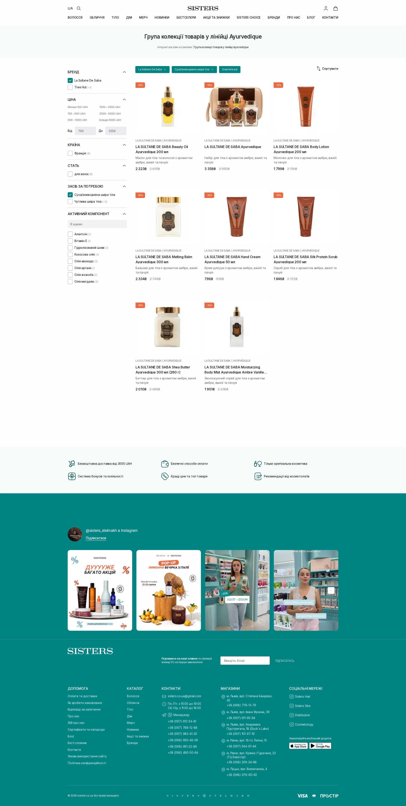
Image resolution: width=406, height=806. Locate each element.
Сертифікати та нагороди (86, 729)
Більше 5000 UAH (110, 120)
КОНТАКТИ (330, 17)
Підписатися (96, 538)
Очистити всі (230, 69)
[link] (335, 8)
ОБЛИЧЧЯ (97, 17)
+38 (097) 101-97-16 (241, 733)
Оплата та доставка (82, 696)
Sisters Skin (303, 706)
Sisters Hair (302, 696)
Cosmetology (304, 724)
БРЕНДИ (274, 17)
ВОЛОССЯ (75, 17)
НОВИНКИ (162, 17)
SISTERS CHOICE (249, 17)
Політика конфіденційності (87, 763)
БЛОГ (311, 17)
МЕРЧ (143, 17)
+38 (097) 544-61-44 (241, 746)
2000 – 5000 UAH (110, 113)
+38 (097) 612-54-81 (182, 721)
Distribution (302, 715)
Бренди (132, 743)
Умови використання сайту (87, 756)
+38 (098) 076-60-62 (242, 775)
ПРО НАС (293, 17)
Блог (71, 736)
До (101, 131)
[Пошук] (78, 8)
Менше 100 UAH (78, 107)
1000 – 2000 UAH (109, 107)
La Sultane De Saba (149, 140)
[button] (152, 69)
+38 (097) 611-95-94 (241, 718)
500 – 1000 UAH (77, 120)
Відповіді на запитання (84, 709)
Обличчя (133, 703)
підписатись (284, 660)
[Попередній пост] (74, 590)
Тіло (130, 709)
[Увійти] (326, 8)
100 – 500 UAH (76, 113)
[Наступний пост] (331, 590)
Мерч (131, 722)
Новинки (133, 729)
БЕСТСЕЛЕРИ (186, 17)
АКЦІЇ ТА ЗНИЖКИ (216, 17)
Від (70, 131)
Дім (129, 716)
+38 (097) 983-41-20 (182, 733)
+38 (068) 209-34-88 (242, 762)
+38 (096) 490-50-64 (183, 752)
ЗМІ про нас (76, 722)
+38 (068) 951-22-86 (182, 746)
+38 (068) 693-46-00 (183, 740)
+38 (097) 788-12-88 (182, 727)
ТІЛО (115, 17)
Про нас (73, 716)
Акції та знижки (138, 736)
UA (70, 8)
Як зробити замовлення (85, 703)
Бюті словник (77, 743)
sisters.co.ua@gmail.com (184, 696)
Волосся (133, 696)
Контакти (74, 749)
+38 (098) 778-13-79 (241, 705)
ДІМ (129, 17)
